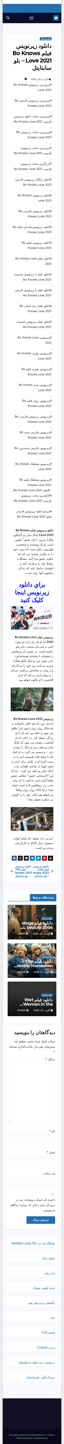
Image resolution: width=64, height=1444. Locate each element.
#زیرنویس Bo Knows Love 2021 (34, 340)
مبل (52, 1317)
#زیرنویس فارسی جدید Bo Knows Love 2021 (36, 434)
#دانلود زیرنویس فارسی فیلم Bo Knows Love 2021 (32, 229)
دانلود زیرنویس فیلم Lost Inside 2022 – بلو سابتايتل (41, 871)
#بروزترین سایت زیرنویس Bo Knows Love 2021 (34, 134)
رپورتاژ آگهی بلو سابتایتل (40, 1377)
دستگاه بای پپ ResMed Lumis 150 (33, 1243)
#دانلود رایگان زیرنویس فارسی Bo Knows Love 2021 (33, 182)
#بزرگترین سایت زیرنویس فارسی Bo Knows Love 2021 (33, 166)
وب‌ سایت (49, 1173)
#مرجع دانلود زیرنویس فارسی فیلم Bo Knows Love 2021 (34, 513)
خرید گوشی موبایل (44, 1288)
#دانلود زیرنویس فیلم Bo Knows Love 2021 (37, 245)
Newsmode (23, 1438)
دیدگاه (50, 1059)
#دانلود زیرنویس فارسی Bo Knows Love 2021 (35, 213)
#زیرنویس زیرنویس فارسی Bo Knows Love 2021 (33, 419)
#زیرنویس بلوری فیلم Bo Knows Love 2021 (36, 371)
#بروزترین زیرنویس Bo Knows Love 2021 (33, 87)
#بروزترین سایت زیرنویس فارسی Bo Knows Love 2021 (33, 150)
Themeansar (40, 1438)
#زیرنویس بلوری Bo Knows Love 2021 (34, 355)
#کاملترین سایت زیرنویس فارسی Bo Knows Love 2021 (33, 498)
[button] (8, 18)
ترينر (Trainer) (46, 1347)
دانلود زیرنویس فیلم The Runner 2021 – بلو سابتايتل (23, 871)
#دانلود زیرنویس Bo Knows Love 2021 (35, 197)
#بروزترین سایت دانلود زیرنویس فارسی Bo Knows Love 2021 (33, 118)
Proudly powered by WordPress (27, 1434)
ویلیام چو (48, 848)
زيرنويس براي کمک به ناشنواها (37, 1362)
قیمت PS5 (48, 1332)
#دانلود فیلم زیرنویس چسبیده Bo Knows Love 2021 (34, 324)
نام (52, 1131)
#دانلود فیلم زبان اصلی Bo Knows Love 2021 (36, 308)
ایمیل (51, 1152)
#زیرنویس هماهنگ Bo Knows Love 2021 (33, 466)
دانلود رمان (48, 1258)
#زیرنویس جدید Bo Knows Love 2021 (35, 387)
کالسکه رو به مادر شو (41, 1302)
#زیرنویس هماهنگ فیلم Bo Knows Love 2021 (35, 482)
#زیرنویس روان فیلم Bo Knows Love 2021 (37, 403)
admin (21, 933)
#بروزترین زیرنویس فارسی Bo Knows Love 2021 (33, 103)
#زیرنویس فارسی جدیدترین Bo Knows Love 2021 (33, 450)
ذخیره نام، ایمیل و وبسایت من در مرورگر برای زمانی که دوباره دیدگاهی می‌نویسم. (32, 1205)
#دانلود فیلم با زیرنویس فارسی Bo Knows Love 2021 (33, 292)
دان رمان (49, 1273)
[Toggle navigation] (31, 17)
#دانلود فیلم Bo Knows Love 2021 (33, 261)
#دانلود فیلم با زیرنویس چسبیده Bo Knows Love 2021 (33, 276)
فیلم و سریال (45, 39)
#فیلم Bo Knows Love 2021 (32, 490)
